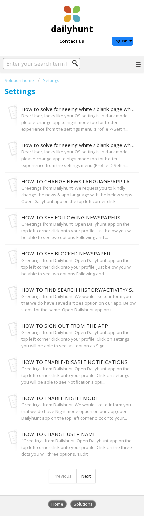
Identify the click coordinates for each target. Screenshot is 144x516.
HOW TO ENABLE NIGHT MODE (59, 398)
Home (57, 504)
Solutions (83, 504)
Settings (51, 80)
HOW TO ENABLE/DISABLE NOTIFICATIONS (74, 361)
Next (86, 476)
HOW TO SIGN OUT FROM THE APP (64, 325)
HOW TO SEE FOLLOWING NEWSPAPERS (70, 217)
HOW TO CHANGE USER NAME (58, 434)
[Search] (77, 63)
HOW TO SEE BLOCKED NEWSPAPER (65, 253)
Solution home (20, 80)
